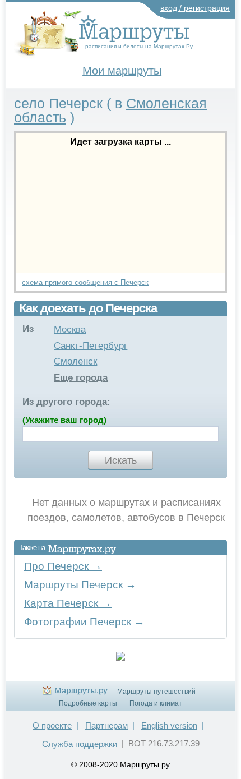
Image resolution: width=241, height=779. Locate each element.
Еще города (81, 377)
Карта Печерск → (68, 603)
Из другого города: (66, 402)
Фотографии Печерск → (84, 622)
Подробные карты (88, 703)
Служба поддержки (79, 744)
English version (169, 725)
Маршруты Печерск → (80, 585)
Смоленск (75, 361)
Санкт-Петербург (90, 345)
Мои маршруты (121, 70)
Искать (121, 460)
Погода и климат (155, 703)
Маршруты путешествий (156, 691)
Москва (70, 329)
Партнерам (106, 725)
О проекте (52, 725)
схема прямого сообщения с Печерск (85, 282)
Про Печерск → (63, 566)
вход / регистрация (195, 7)
